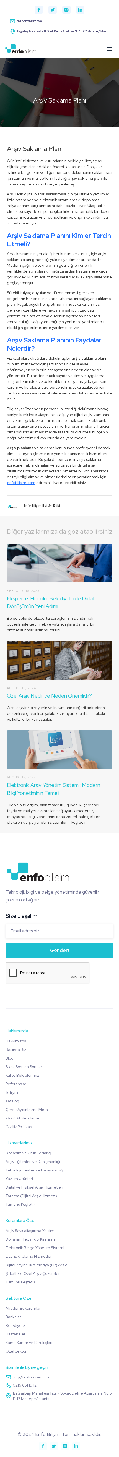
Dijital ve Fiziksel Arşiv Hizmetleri (34, 1187)
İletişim (12, 1092)
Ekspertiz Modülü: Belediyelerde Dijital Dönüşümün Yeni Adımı (50, 602)
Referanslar (16, 1083)
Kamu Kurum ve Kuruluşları (29, 1342)
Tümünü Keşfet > (20, 1204)
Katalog (12, 1100)
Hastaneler (15, 1334)
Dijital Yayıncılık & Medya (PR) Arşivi (37, 1264)
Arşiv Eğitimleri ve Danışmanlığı (33, 1161)
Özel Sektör (16, 1351)
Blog (10, 1058)
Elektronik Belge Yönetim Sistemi (35, 1247)
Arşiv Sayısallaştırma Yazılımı (30, 1230)
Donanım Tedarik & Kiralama (31, 1239)
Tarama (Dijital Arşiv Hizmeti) (31, 1195)
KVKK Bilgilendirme (23, 1118)
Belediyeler (16, 1325)
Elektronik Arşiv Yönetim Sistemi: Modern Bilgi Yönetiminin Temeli (53, 789)
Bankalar (13, 1316)
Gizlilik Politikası (19, 1126)
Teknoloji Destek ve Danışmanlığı (34, 1170)
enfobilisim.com (21, 482)
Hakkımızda (16, 1041)
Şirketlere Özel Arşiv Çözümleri (33, 1273)
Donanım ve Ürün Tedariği (28, 1152)
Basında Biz (16, 1049)
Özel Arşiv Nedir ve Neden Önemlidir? (49, 695)
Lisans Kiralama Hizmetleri (29, 1256)
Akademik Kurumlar (23, 1308)
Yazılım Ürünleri (19, 1178)
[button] (110, 49)
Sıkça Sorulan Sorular (24, 1066)
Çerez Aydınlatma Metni (27, 1109)
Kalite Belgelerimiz (22, 1075)
